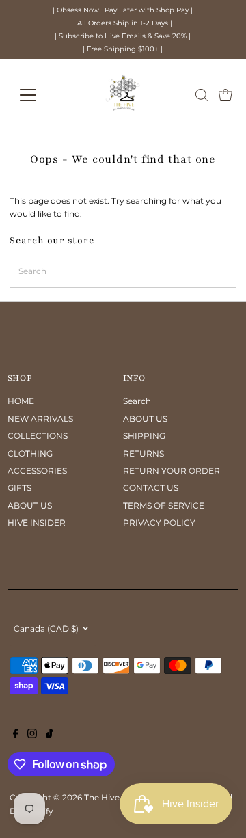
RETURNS (143, 453)
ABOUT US (30, 505)
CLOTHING (30, 453)
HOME (21, 401)
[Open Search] (201, 95)
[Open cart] (225, 95)
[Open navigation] (36, 95)
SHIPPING (144, 436)
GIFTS (19, 488)
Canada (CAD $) (46, 628)
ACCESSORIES (37, 470)
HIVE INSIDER (37, 522)
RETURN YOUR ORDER (171, 470)
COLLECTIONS (38, 436)
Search (137, 401)
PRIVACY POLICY (159, 522)
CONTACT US (150, 488)
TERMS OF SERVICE (163, 505)
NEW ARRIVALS (40, 419)
